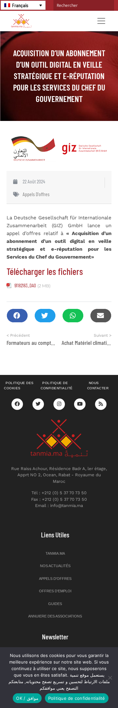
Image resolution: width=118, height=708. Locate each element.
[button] (17, 316)
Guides (55, 604)
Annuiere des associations (55, 616)
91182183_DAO (25, 285)
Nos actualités (55, 566)
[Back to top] (90, 687)
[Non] (110, 677)
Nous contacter (98, 385)
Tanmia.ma (55, 553)
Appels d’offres (55, 579)
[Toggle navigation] (101, 21)
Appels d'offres (36, 194)
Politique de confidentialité (57, 385)
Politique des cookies (19, 385)
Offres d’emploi (55, 591)
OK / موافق (27, 698)
